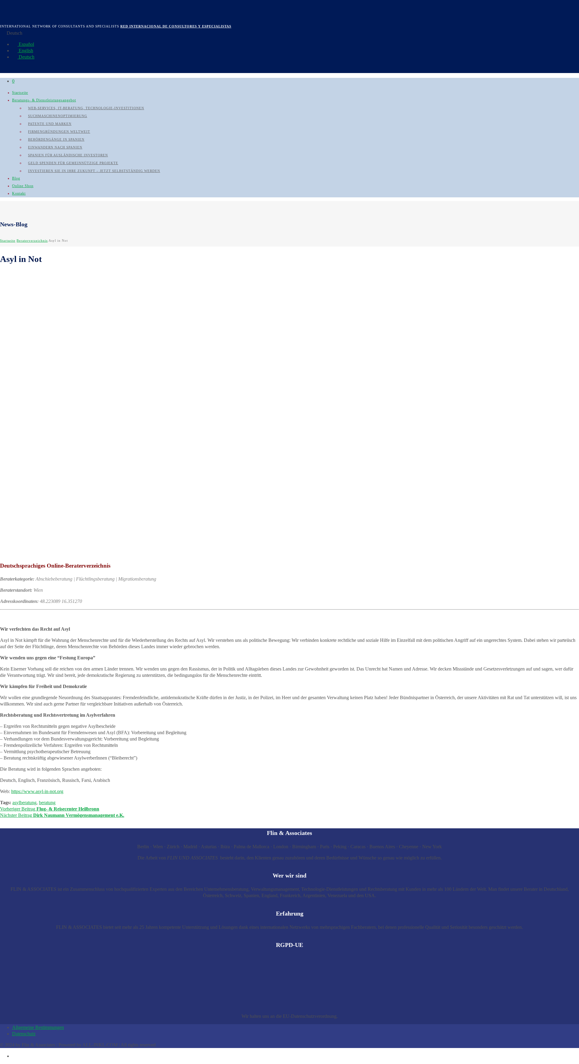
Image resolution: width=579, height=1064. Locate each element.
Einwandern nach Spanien (55, 147)
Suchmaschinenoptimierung (57, 116)
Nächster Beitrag (62, 815)
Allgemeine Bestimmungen (38, 1027)
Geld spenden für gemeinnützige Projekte (73, 163)
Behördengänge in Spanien (56, 139)
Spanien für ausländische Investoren (68, 155)
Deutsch (25, 56)
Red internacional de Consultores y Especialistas (175, 26)
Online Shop (22, 186)
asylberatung (24, 802)
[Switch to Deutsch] (14, 1056)
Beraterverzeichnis (32, 240)
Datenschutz (24, 1033)
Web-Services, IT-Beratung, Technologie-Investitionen (86, 108)
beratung (47, 802)
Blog (16, 178)
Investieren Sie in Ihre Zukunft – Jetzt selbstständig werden (94, 171)
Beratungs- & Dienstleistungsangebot (44, 100)
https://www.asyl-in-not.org (37, 791)
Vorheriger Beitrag (49, 808)
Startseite (20, 93)
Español (25, 44)
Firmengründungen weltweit (59, 131)
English (25, 50)
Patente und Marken (49, 124)
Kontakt (19, 193)
